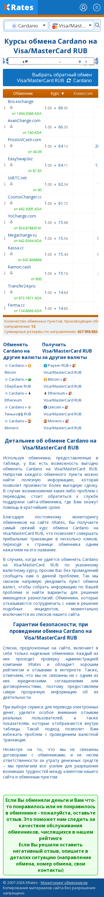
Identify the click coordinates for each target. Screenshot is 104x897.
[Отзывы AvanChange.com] (4, 126)
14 (63, 292)
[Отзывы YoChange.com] (4, 222)
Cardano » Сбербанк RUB (18, 383)
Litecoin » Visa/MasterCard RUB (62, 410)
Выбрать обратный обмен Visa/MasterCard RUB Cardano (54, 77)
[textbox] (26, 25)
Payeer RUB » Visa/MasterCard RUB (62, 369)
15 (63, 222)
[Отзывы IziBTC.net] (4, 184)
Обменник (23, 93)
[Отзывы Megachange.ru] (4, 238)
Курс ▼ (58, 93)
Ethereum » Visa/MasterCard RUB (62, 397)
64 (63, 146)
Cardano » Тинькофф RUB (18, 410)
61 (63, 203)
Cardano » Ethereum (16, 397)
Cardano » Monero (16, 424)
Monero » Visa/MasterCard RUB (62, 424)
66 (63, 107)
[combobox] (26, 25)
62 (63, 184)
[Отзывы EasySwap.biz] (4, 164)
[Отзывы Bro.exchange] (4, 107)
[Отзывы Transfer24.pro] (4, 292)
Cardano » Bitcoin (16, 369)
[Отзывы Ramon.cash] (4, 273)
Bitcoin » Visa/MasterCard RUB (62, 383)
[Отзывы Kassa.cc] (4, 254)
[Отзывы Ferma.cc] (4, 308)
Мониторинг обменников (64, 882)
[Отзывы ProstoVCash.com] (4, 145)
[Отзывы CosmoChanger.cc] (4, 203)
